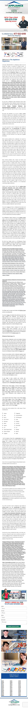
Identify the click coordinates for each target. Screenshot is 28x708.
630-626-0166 (11, 19)
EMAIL (2, 615)
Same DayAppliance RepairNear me (20, 634)
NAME (2, 606)
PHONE (2, 610)
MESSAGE (3, 619)
